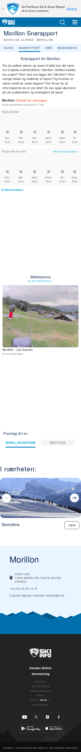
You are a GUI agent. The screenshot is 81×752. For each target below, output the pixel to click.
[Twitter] (36, 717)
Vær (48, 47)
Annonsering (41, 674)
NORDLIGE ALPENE (19, 39)
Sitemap (40, 695)
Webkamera (67, 47)
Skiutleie (57, 443)
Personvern (40, 681)
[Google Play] (31, 728)
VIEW (71, 525)
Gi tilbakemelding (11, 190)
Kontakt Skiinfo (40, 668)
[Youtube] (24, 717)
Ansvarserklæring (40, 686)
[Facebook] (58, 717)
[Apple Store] (53, 728)
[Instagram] (47, 717)
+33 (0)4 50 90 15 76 (23, 588)
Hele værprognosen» (66, 151)
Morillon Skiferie (21, 443)
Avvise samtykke (40, 704)
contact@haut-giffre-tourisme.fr (37, 595)
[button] (62, 22)
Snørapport (29, 47)
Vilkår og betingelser (40, 690)
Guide (9, 47)
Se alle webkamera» (40, 280)
